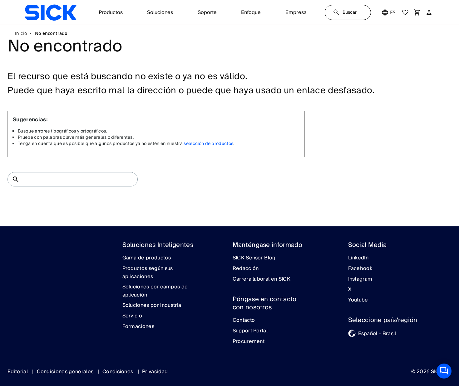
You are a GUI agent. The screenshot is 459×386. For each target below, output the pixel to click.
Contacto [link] (244, 320)
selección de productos (208, 143)
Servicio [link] (132, 316)
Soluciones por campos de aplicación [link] (155, 291)
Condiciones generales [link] (66, 371)
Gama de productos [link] (146, 258)
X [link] (350, 290)
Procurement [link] (249, 342)
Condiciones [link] (118, 371)
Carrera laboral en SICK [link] (261, 279)
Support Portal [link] (250, 331)
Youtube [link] (358, 300)
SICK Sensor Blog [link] (254, 258)
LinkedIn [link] (358, 258)
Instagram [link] (360, 279)
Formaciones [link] (138, 327)
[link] (50, 12)
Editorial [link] (18, 371)
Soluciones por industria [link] (151, 306)
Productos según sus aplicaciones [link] (147, 273)
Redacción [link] (246, 269)
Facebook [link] (360, 269)
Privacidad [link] (155, 371)
